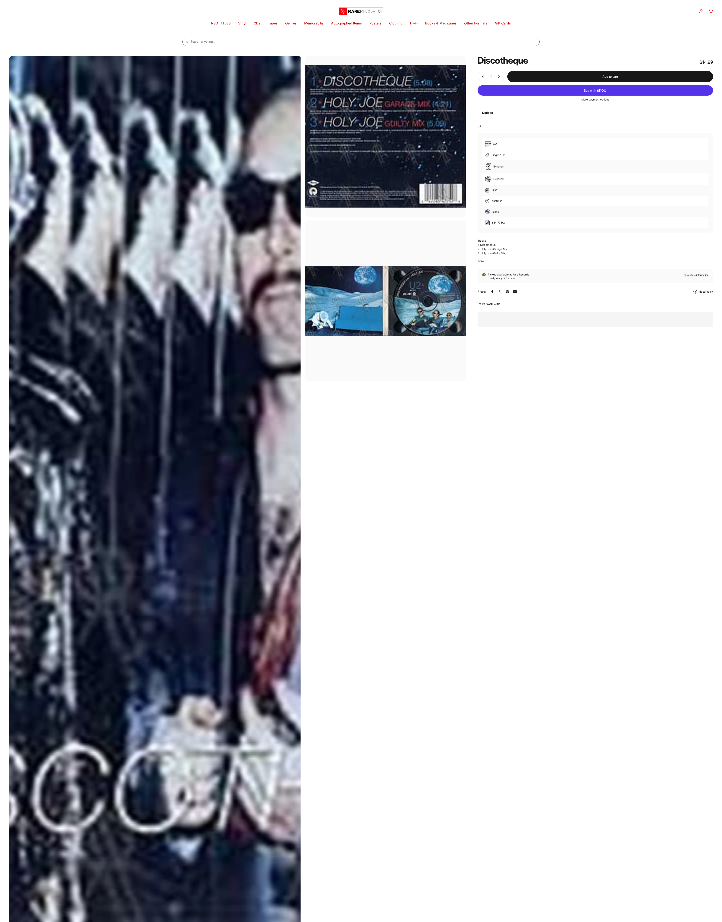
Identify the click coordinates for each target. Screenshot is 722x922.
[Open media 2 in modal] (385, 136)
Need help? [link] (706, 291)
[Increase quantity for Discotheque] (499, 76)
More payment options (595, 99)
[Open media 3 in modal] (385, 301)
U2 (479, 126)
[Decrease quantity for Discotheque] (482, 76)
